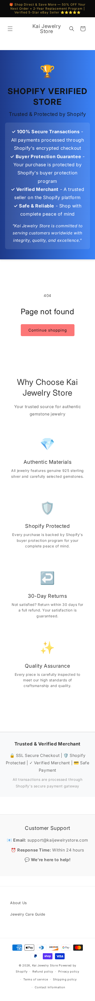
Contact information (50, 987)
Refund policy (42, 971)
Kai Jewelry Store (45, 965)
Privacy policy (68, 971)
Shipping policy (65, 979)
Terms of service (35, 979)
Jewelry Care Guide (27, 914)
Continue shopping (47, 330)
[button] (10, 28)
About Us (18, 903)
